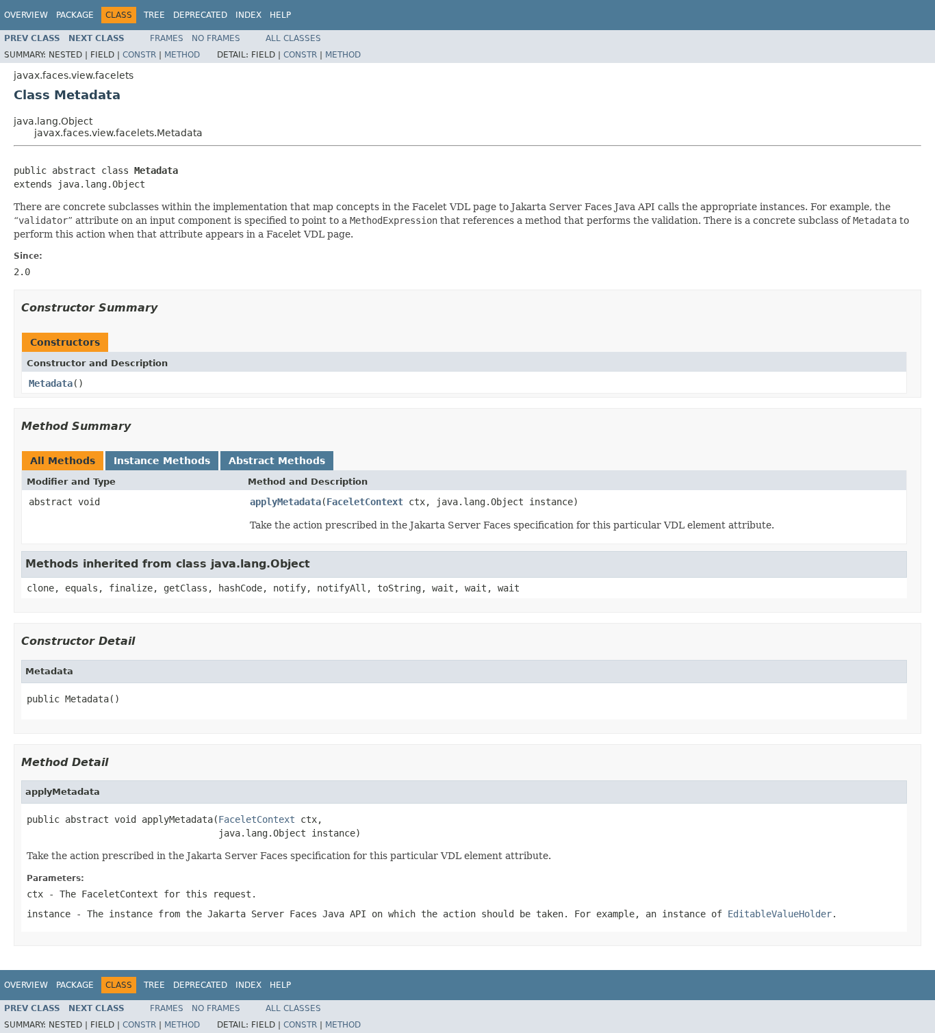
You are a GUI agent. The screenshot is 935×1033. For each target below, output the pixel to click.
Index (248, 15)
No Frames (216, 38)
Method (182, 55)
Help (280, 15)
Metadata (51, 383)
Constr (139, 55)
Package (75, 15)
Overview (26, 15)
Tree (154, 15)
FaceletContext (364, 501)
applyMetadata (285, 501)
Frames (166, 38)
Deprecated (200, 15)
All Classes (293, 38)
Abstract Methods (277, 460)
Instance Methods (162, 460)
